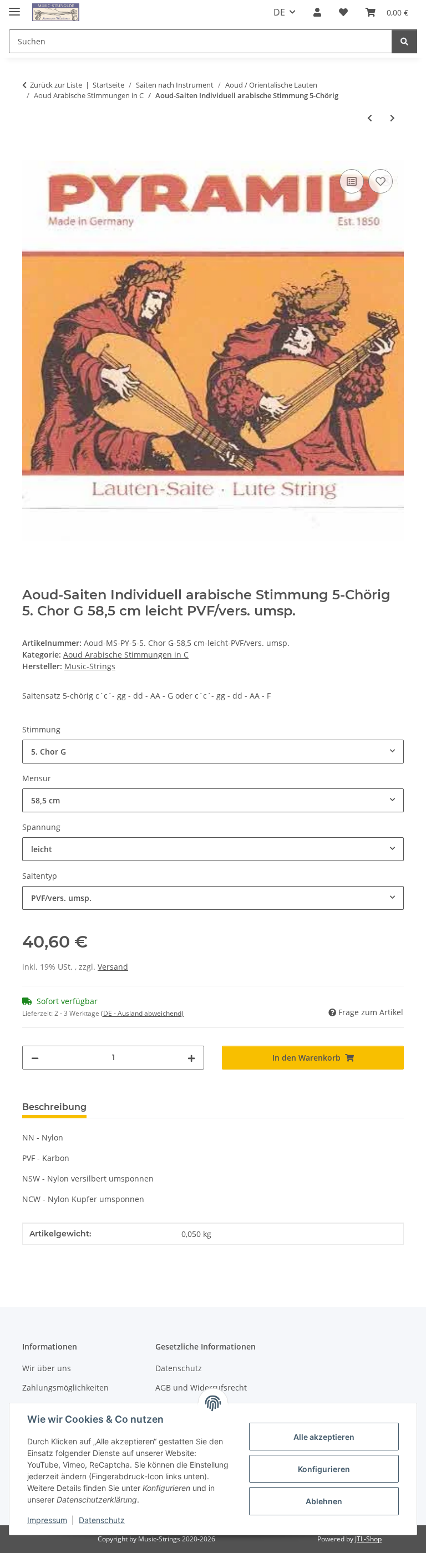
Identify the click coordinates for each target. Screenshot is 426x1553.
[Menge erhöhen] (191, 1057)
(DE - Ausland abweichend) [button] (142, 1013)
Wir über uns (46, 1368)
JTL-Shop (368, 1539)
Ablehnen (324, 1501)
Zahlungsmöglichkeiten (65, 1387)
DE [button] (279, 12)
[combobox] (213, 751)
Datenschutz (102, 1520)
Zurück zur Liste (56, 85)
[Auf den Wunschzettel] (380, 181)
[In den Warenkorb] (31, 154)
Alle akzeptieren (323, 1437)
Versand (113, 966)
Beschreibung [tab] (54, 1107)
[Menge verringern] (35, 1057)
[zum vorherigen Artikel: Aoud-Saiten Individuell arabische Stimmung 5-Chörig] (369, 118)
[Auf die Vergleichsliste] (351, 181)
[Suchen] (404, 41)
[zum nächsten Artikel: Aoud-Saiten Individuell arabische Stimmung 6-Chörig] (392, 118)
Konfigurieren (324, 1469)
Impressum (47, 1520)
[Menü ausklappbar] (14, 7)
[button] (317, 12)
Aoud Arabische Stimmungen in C (126, 654)
